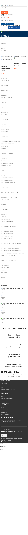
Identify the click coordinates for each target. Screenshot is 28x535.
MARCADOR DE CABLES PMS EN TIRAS (8, 195)
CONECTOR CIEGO (4, 151)
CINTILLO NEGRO (4, 146)
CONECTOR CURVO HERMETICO (7, 153)
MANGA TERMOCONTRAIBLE (7, 190)
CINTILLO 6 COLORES (5, 132)
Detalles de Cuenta (5, 414)
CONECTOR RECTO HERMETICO (7, 163)
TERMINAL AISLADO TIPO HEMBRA (8, 224)
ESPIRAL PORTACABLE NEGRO (7, 180)
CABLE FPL (3, 100)
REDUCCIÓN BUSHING (5, 212)
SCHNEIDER (3, 217)
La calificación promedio (6, 46)
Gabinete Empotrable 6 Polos (5, 68)
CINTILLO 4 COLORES (5, 129)
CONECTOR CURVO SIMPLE (6, 156)
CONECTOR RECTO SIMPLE (6, 166)
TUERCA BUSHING (4, 270)
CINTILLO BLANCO (4, 136)
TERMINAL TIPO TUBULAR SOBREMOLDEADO (10, 248)
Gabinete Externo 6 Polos (20, 64)
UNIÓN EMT (3, 275)
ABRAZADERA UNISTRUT (6, 90)
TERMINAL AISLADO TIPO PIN (7, 234)
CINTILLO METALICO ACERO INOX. (7, 144)
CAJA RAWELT (4, 122)
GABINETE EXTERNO (5, 187)
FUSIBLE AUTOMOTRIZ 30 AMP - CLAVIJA (15, 296)
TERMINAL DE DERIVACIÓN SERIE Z (8, 241)
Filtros (2, 39)
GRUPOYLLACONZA (15, 27)
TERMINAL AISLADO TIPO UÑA (7, 236)
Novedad (3, 48)
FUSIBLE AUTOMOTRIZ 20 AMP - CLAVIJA (15, 311)
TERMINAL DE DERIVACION (6, 238)
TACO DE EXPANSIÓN (5, 219)
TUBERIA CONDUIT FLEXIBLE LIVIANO (8, 258)
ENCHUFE (3, 175)
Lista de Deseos (4, 412)
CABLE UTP (3, 107)
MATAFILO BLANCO (5, 200)
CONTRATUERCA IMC (5, 168)
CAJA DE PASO (4, 115)
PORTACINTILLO (4, 204)
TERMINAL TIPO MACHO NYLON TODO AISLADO (10, 246)
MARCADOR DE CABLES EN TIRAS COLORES (9, 192)
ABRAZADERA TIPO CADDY (6, 85)
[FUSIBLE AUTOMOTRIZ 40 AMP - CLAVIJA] (3, 290)
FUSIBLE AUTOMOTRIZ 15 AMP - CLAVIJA (15, 318)
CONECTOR (3, 149)
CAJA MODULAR (4, 117)
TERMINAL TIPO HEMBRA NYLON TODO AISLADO (11, 243)
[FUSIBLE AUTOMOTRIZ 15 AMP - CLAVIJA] (3, 320)
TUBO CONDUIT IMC (5, 265)
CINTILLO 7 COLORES (5, 134)
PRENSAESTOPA (4, 209)
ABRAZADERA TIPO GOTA (6, 88)
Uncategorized (4, 272)
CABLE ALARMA (4, 95)
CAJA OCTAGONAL (5, 119)
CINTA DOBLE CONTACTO (6, 124)
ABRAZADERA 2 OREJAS (6, 83)
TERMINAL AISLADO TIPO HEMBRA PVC (9, 226)
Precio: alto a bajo (4, 53)
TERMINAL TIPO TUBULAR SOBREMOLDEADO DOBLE (11, 251)
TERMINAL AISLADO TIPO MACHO (8, 229)
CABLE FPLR (3, 102)
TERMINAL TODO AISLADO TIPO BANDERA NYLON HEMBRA (13, 253)
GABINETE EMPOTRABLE (6, 185)
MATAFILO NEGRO (4, 202)
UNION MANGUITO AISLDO (6, 280)
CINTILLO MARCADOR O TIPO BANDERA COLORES (11, 141)
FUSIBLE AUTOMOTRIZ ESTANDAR (8, 183)
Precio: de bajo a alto (5, 51)
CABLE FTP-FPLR (4, 105)
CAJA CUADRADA (4, 112)
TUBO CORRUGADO (5, 268)
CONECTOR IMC (4, 161)
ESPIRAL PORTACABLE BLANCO (7, 178)
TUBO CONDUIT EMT (5, 263)
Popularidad (3, 43)
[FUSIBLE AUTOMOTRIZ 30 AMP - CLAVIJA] (3, 298)
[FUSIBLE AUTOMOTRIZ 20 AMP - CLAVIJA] (3, 313)
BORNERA (3, 93)
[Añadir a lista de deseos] (6, 63)
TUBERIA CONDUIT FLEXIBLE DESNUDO (9, 255)
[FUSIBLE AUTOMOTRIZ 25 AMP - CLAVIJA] (3, 305)
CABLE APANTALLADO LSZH (6, 98)
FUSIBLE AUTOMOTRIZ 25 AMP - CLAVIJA (15, 303)
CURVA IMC (3, 173)
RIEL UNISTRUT (4, 214)
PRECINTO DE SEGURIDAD (6, 207)
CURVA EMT (3, 170)
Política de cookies (5, 403)
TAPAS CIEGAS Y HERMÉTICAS (7, 221)
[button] (2, 63)
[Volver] (2, 33)
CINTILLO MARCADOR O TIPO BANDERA (9, 139)
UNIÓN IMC (3, 277)
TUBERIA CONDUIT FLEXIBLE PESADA (8, 260)
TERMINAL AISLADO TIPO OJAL (7, 231)
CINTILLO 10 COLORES (5, 127)
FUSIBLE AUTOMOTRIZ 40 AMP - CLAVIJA (15, 288)
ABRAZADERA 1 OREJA (5, 81)
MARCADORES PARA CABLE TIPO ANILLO (9, 197)
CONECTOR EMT (4, 158)
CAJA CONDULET (4, 110)
